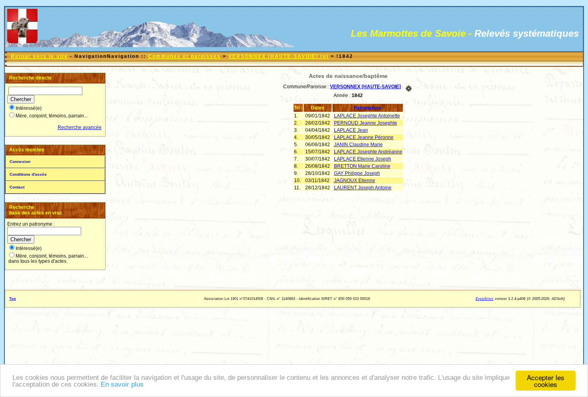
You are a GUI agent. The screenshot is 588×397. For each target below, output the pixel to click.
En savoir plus (122, 384)
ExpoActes (485, 299)
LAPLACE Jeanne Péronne (364, 137)
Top (12, 299)
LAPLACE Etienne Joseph (362, 159)
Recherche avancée (80, 127)
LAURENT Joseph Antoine (363, 188)
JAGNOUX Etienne (354, 180)
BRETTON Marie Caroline (362, 166)
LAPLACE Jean (351, 130)
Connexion (20, 161)
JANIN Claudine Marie (358, 144)
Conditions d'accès (28, 174)
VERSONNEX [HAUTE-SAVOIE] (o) (278, 56)
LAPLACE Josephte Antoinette (367, 116)
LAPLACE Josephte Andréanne (368, 152)
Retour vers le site (39, 56)
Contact (17, 187)
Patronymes (368, 108)
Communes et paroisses (184, 56)
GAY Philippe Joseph (357, 173)
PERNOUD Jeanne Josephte (365, 123)
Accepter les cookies (545, 380)
